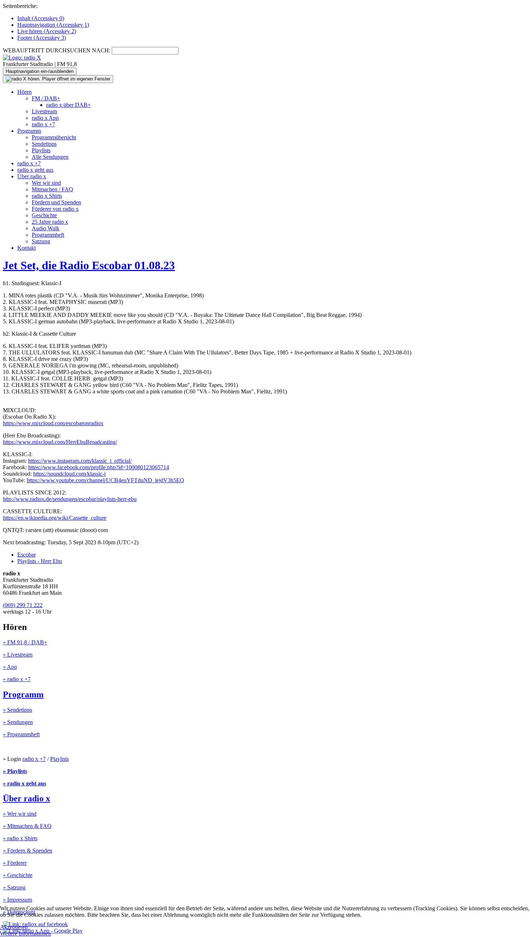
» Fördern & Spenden (27, 850)
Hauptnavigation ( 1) (53, 25)
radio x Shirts (47, 196)
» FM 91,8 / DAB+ (25, 642)
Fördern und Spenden (56, 202)
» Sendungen (18, 722)
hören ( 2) (46, 31)
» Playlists (15, 771)
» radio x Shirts (20, 838)
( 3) (41, 38)
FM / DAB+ (46, 98)
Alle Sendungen (50, 157)
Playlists (41, 150)
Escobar (26, 555)
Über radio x (31, 176)
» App (10, 667)
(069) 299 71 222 (23, 605)
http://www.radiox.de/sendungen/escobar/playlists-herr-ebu (70, 499)
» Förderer (15, 863)
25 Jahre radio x (50, 222)
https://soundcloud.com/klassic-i (69, 474)
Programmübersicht (54, 137)
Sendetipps (44, 144)
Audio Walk (45, 228)
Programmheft (48, 235)
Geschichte (44, 215)
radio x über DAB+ (68, 105)
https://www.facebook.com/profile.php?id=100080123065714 (98, 467)
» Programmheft (21, 734)
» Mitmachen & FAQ (27, 826)
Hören (24, 92)
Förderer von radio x (55, 209)
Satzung (41, 241)
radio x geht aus (35, 170)
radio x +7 (43, 124)
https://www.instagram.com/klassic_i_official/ (80, 461)
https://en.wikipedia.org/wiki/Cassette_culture (54, 518)
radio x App (45, 118)
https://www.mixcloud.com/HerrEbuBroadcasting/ (60, 442)
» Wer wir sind (19, 814)
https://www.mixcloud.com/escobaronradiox (53, 423)
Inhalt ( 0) (40, 18)
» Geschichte (17, 875)
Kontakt (26, 248)
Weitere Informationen (25, 934)
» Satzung (14, 887)
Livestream (44, 111)
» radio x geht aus (24, 783)
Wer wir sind (46, 183)
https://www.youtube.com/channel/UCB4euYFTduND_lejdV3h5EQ (105, 480)
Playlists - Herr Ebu (39, 561)
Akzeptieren (14, 927)
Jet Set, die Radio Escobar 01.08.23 (89, 265)
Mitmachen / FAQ (52, 189)
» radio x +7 (17, 679)
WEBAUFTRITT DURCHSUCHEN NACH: (56, 50)
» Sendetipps (17, 710)
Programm (29, 131)
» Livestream (17, 654)
